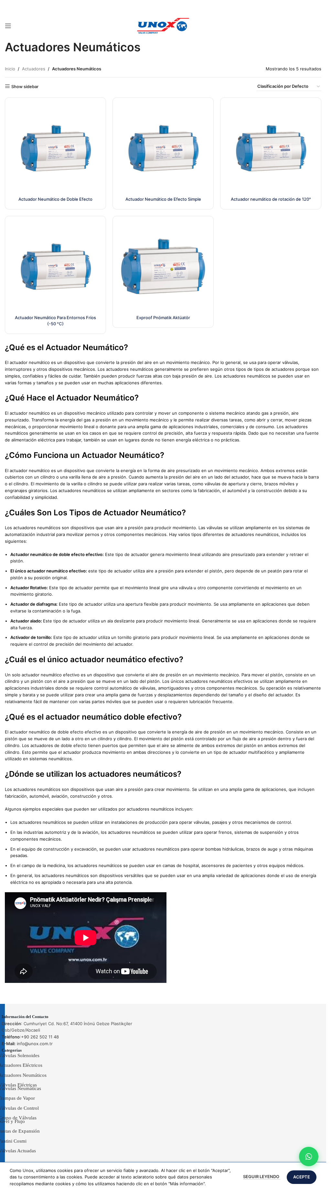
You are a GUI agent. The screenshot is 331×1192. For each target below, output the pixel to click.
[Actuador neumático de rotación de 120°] (270, 148)
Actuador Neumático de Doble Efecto (55, 199)
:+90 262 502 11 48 (30, 1036)
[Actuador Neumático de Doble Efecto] (55, 148)
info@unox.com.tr (27, 1043)
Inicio (10, 68)
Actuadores (33, 68)
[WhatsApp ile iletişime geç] (308, 1156)
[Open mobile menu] (8, 25)
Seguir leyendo (261, 1176)
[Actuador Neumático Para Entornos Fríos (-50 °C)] (55, 266)
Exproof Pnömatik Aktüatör (163, 317)
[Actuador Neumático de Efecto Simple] (163, 148)
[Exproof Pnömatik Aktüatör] (163, 266)
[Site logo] (163, 25)
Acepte (301, 1176)
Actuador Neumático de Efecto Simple (163, 199)
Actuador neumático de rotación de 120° (271, 199)
